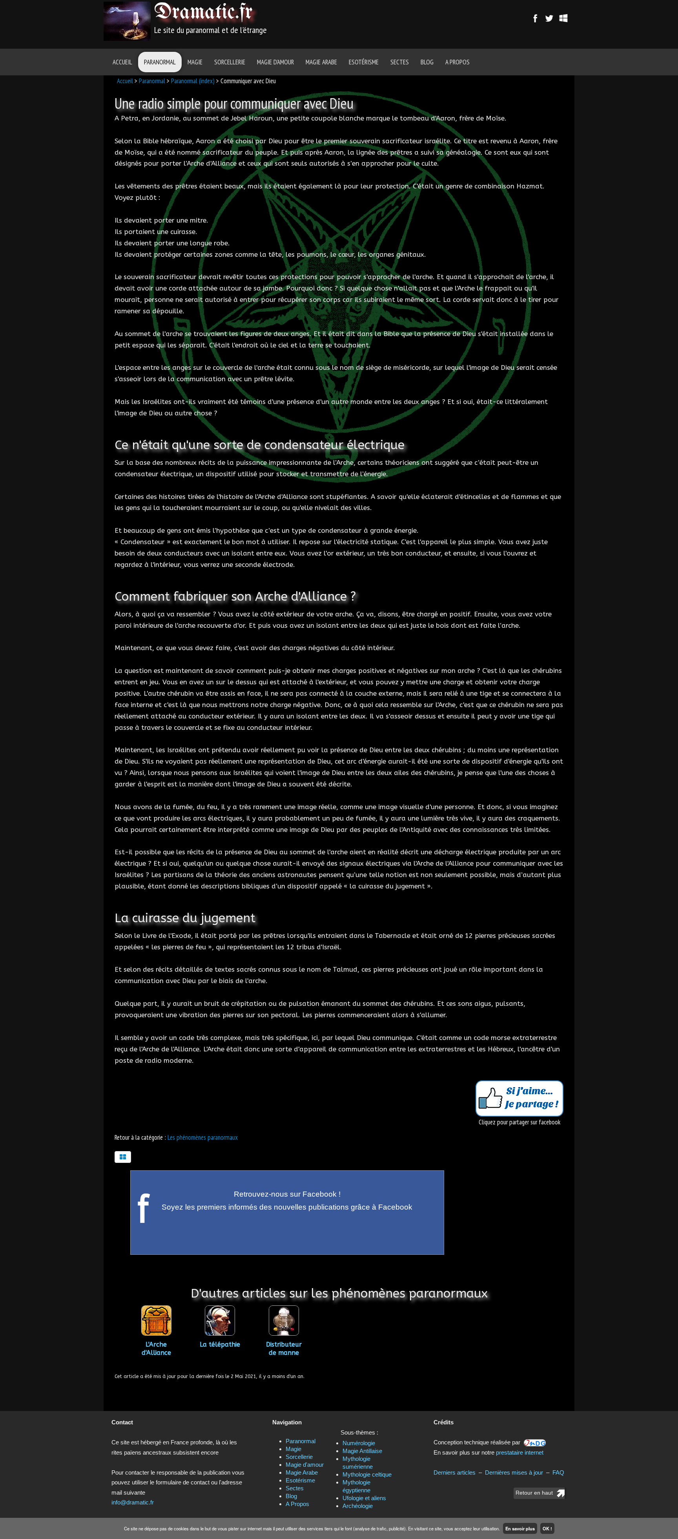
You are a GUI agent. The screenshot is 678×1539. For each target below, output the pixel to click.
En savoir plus (520, 1528)
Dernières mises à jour (514, 1472)
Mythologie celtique (367, 1474)
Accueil (122, 62)
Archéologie (358, 1505)
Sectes (399, 62)
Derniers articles (455, 1472)
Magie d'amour (275, 62)
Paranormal (160, 62)
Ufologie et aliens (364, 1498)
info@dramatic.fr (132, 1502)
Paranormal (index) (193, 81)
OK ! (547, 1528)
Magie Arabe (321, 62)
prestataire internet (519, 1452)
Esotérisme (364, 62)
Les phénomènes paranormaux (203, 1137)
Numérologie (359, 1443)
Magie (195, 62)
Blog (427, 62)
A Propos (457, 62)
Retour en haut (534, 1493)
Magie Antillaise (362, 1451)
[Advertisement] (383, 21)
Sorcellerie (229, 62)
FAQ (558, 1472)
